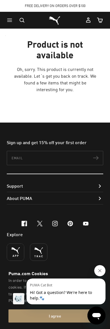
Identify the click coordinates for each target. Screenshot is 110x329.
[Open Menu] (11, 20)
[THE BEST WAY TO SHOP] (15, 252)
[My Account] (88, 20)
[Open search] (22, 20)
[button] (11, 20)
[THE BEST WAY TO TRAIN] (38, 252)
